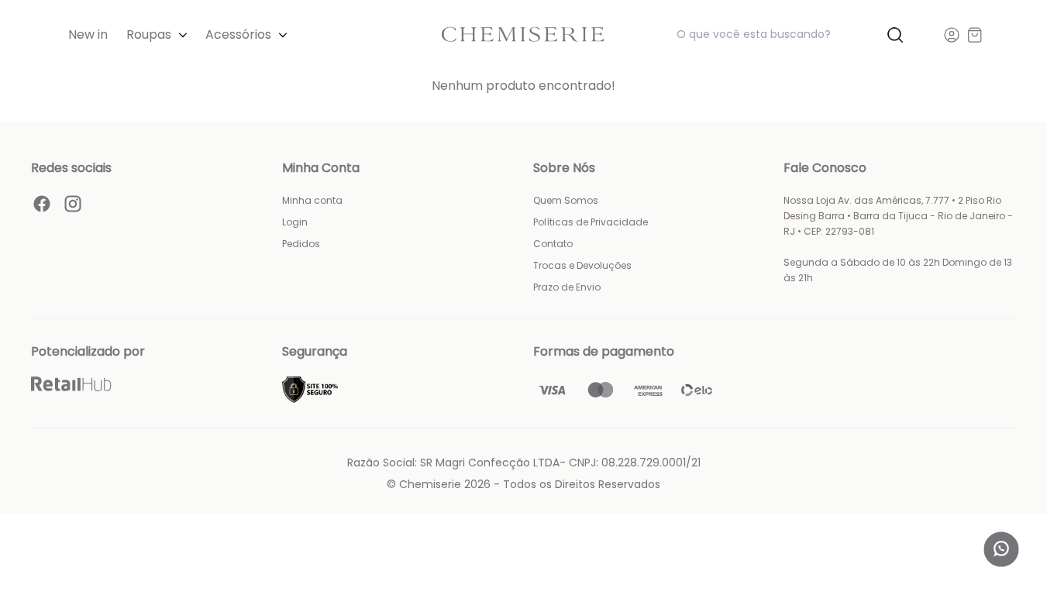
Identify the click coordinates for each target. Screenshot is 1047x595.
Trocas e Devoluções (582, 265)
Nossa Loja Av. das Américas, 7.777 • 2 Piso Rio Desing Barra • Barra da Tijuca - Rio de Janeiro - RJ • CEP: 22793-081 (898, 216)
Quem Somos (565, 200)
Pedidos (301, 243)
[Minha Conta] (951, 35)
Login (295, 222)
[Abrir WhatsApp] (1001, 549)
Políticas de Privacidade (590, 222)
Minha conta (312, 200)
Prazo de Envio (567, 287)
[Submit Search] (895, 34)
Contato (553, 243)
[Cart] (975, 35)
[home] (523, 34)
